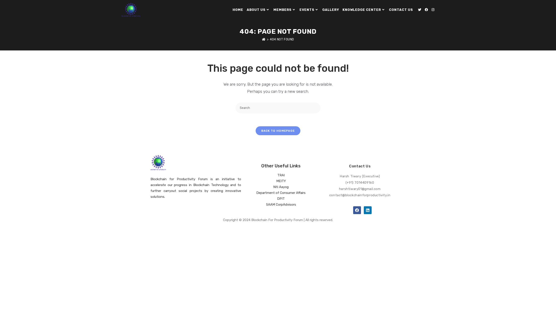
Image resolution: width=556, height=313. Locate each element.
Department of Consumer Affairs (281, 193)
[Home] (264, 39)
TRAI (281, 175)
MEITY (281, 181)
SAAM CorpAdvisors (281, 204)
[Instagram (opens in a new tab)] (433, 10)
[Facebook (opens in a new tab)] (426, 10)
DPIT (281, 199)
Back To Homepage (278, 130)
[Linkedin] (368, 210)
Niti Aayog (281, 187)
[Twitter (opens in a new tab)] (419, 10)
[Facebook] (357, 210)
